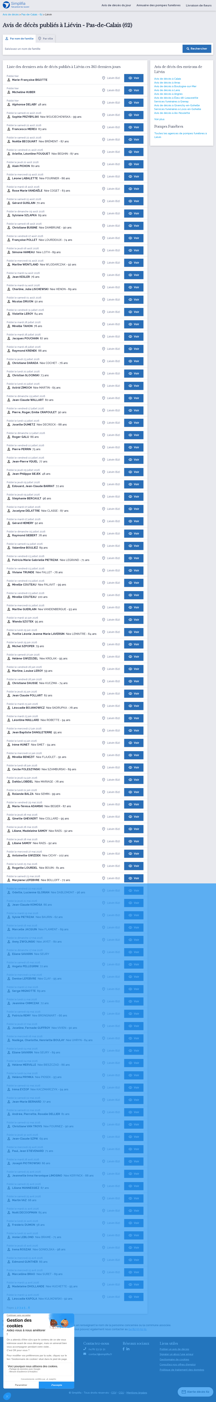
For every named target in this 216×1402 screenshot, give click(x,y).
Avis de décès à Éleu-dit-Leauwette (176, 97)
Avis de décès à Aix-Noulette (172, 113)
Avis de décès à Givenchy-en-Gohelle (177, 105)
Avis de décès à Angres (168, 93)
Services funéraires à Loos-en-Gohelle (177, 109)
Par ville (48, 38)
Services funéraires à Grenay (171, 101)
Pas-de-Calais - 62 (32, 14)
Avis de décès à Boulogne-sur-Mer (175, 86)
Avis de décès (11, 14)
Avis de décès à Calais (167, 78)
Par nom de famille (22, 38)
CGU (121, 1392)
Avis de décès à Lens (167, 90)
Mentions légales (136, 1392)
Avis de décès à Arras (167, 82)
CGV (113, 1392)
